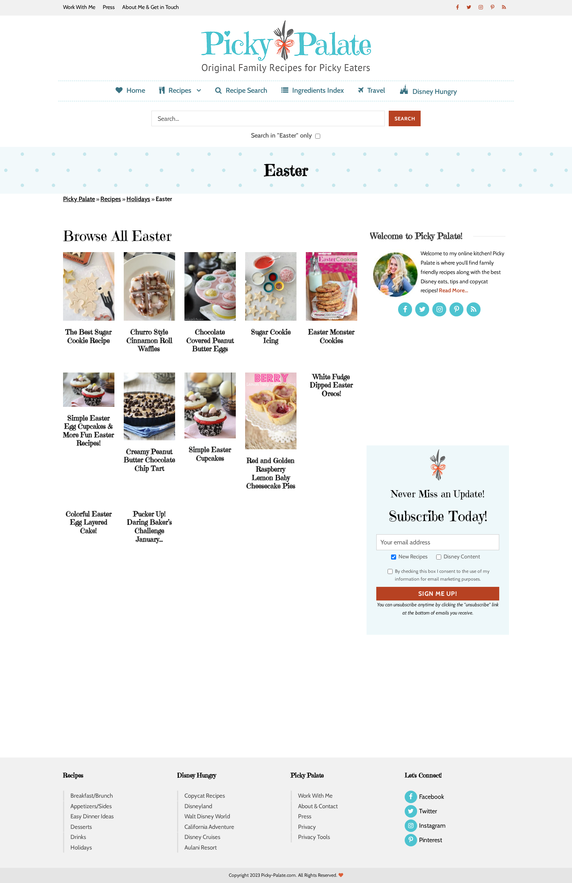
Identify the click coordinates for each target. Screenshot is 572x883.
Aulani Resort (200, 847)
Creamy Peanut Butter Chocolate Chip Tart (149, 460)
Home (135, 90)
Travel (376, 90)
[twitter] (469, 7)
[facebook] (457, 7)
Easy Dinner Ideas (92, 816)
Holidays (138, 199)
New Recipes (412, 556)
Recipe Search (246, 90)
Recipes (179, 90)
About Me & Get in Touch (150, 7)
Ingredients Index (318, 90)
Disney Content (461, 556)
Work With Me (79, 7)
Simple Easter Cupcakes (210, 454)
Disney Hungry (434, 91)
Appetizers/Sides (91, 806)
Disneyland (198, 806)
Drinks (78, 837)
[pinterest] (492, 7)
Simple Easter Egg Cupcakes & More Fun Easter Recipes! (88, 430)
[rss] (504, 7)
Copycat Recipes (204, 795)
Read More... (453, 290)
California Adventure (209, 826)
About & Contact (318, 806)
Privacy (307, 826)
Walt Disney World (207, 816)
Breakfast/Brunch (91, 795)
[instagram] (480, 7)
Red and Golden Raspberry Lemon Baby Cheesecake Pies (270, 473)
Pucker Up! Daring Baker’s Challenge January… (149, 526)
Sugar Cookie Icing (271, 336)
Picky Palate (79, 199)
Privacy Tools (314, 837)
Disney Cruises (202, 837)
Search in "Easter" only (282, 135)
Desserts (81, 826)
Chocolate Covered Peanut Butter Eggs (210, 340)
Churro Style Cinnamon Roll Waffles (149, 340)
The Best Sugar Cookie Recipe (88, 336)
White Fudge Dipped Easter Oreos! (331, 385)
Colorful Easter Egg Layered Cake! (89, 522)
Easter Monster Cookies (331, 336)
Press (109, 7)
